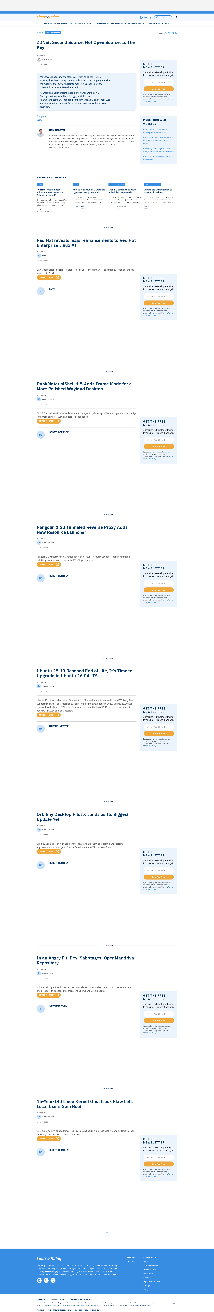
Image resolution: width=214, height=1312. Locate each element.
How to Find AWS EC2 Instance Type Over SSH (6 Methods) (89, 191)
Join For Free (158, 89)
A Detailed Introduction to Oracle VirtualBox (158, 191)
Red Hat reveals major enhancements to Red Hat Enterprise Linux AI (50, 192)
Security (115, 23)
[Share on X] (169, 33)
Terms (170, 99)
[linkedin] (145, 17)
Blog (164, 23)
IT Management (61, 23)
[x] (150, 17)
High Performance (134, 23)
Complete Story (47, 277)
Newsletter (165, 17)
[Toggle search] (175, 17)
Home (39, 33)
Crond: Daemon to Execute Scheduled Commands (122, 191)
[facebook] (141, 17)
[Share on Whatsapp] (176, 33)
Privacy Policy (151, 101)
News (46, 23)
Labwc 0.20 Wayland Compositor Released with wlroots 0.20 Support (158, 140)
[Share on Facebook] (165, 33)
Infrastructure (82, 23)
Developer (101, 23)
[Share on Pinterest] (173, 33)
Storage (153, 23)
